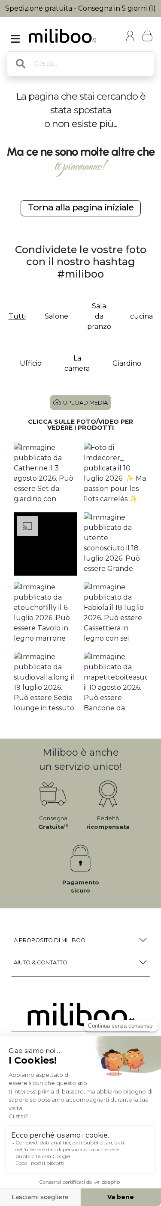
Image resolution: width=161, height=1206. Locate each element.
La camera (77, 363)
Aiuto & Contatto (40, 962)
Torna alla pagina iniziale (81, 207)
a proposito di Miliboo (49, 940)
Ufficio (31, 363)
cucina (141, 316)
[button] (46, 474)
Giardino (126, 363)
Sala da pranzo (99, 316)
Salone (56, 316)
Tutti (17, 316)
